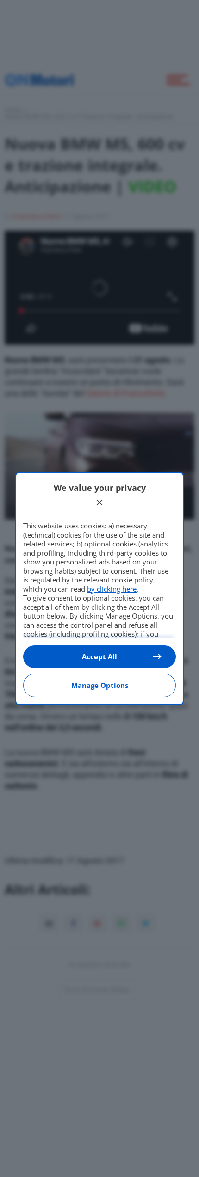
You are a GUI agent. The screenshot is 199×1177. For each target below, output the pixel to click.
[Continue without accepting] (99, 502)
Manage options (99, 685)
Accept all (99, 656)
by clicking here (112, 589)
